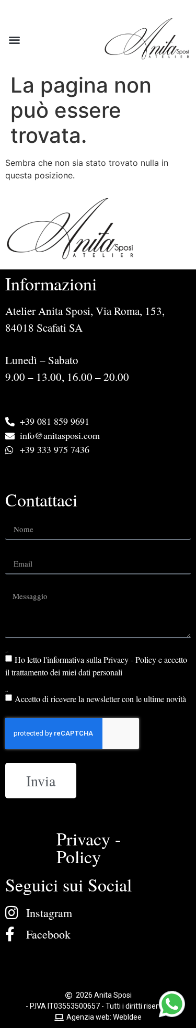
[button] (14, 39)
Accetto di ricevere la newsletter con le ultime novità (100, 698)
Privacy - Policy (88, 847)
